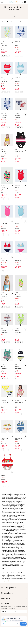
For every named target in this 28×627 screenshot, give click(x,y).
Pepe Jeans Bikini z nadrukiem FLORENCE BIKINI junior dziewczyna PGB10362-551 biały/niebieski (19, 44)
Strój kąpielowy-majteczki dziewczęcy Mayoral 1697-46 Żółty (5, 403)
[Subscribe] (25, 611)
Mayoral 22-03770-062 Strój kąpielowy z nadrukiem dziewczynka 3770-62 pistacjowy (19, 295)
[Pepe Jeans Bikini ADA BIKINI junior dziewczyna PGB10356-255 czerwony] (7, 68)
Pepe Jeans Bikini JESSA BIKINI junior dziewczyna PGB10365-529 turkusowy (19, 259)
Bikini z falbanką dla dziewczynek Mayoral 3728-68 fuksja (19, 403)
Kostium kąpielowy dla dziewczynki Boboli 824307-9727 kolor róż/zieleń (5, 188)
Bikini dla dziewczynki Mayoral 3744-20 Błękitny (5, 44)
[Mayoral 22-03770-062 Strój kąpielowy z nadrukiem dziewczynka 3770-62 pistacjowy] (21, 283)
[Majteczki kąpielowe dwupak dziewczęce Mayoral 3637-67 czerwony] (21, 104)
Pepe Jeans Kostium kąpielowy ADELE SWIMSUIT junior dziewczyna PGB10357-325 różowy (5, 224)
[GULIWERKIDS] (14, 2)
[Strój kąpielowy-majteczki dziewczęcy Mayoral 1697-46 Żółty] (7, 391)
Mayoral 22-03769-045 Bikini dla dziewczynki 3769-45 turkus (5, 295)
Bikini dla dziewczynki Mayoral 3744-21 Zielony (18, 331)
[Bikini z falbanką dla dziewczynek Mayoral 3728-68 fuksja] (21, 391)
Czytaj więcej (5, 581)
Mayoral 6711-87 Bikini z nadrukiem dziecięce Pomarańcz (5, 439)
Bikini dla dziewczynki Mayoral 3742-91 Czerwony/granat (5, 331)
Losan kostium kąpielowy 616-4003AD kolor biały (5, 474)
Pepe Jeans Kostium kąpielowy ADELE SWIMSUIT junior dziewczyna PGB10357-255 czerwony (19, 188)
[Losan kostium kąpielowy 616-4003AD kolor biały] (7, 462)
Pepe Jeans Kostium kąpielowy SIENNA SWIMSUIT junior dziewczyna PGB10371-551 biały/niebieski (5, 116)
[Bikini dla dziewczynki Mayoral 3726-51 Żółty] (7, 140)
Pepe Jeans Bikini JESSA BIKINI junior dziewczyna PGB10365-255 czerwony (5, 259)
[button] (25, 2)
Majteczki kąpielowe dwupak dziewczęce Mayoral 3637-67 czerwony (18, 116)
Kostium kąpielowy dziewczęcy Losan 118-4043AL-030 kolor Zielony (4, 367)
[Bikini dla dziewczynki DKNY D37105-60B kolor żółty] (21, 355)
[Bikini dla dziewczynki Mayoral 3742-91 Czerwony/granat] (7, 319)
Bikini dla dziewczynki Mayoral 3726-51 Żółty (5, 152)
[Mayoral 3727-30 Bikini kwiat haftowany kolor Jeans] (21, 426)
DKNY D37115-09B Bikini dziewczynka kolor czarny (19, 152)
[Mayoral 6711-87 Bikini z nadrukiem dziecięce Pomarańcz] (7, 426)
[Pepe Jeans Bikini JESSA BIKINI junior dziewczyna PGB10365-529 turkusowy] (21, 247)
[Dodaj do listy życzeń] (12, 42)
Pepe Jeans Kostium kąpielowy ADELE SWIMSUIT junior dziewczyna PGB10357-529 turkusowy (19, 224)
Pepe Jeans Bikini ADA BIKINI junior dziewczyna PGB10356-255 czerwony (5, 80)
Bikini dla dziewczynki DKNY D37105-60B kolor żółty (19, 367)
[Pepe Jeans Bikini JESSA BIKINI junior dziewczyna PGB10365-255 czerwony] (7, 247)
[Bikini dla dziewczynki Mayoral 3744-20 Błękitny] (7, 32)
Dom (6, 16)
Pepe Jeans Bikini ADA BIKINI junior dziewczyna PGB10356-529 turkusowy (19, 80)
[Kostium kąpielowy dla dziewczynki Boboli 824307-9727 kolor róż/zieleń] (7, 175)
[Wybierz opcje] (7, 38)
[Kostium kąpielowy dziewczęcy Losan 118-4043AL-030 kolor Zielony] (7, 355)
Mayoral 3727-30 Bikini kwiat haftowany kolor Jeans (19, 439)
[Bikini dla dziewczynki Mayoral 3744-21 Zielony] (21, 319)
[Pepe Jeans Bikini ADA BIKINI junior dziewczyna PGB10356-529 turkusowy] (21, 68)
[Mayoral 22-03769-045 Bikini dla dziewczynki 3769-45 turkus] (7, 283)
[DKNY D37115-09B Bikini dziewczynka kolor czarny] (21, 140)
